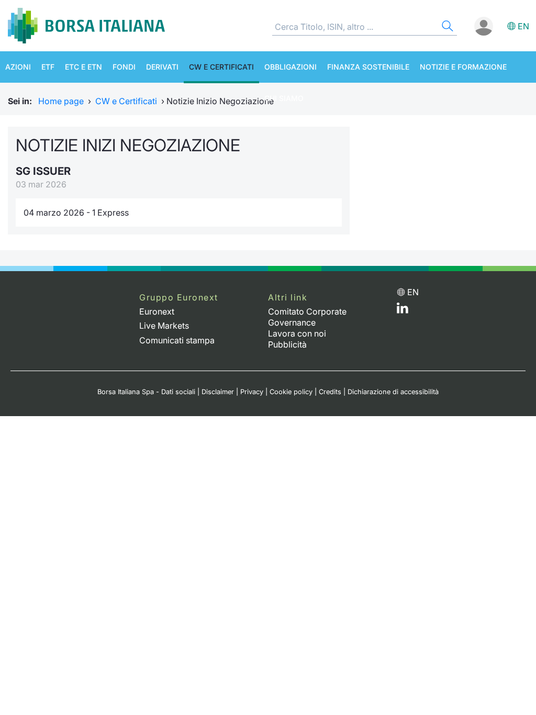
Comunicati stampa (177, 340)
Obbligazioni (290, 66)
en (523, 26)
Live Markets (164, 325)
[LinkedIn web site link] (402, 310)
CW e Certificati (221, 66)
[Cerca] (446, 27)
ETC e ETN (83, 66)
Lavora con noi (297, 333)
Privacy (251, 392)
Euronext (156, 311)
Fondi (124, 66)
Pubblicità (287, 344)
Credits (330, 392)
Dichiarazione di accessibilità (393, 392)
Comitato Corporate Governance (307, 317)
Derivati (162, 66)
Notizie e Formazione (463, 66)
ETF (47, 66)
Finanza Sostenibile (368, 66)
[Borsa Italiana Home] (86, 25)
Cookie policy (291, 392)
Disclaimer (218, 392)
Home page (61, 101)
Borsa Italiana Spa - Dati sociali (146, 392)
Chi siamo (284, 98)
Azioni (18, 66)
